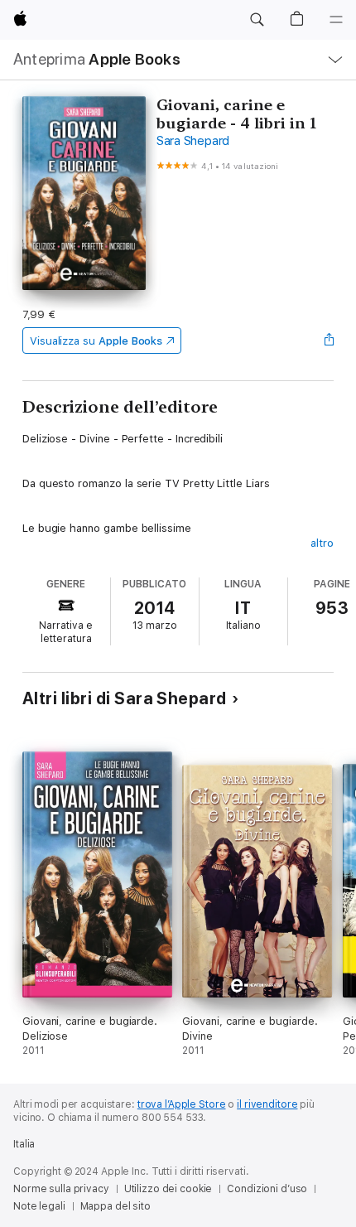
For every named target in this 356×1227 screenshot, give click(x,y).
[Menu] (336, 20)
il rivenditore (267, 1104)
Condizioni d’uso (267, 1189)
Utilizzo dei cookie (168, 1189)
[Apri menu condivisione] (328, 340)
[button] (257, 20)
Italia (24, 1144)
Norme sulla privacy (61, 1189)
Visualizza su (96, 341)
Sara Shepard (192, 140)
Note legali (39, 1206)
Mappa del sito (115, 1206)
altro (322, 543)
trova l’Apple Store (181, 1104)
